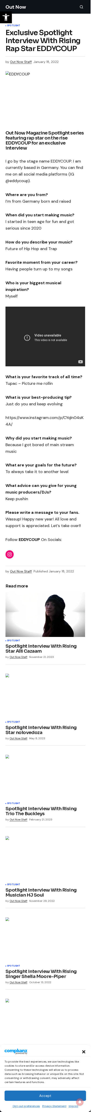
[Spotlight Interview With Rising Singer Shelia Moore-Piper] (45, 939)
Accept (45, 1096)
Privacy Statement (54, 1106)
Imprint (73, 1106)
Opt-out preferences (26, 1106)
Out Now (15, 7)
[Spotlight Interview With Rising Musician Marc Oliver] (45, 1021)
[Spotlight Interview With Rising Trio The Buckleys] (45, 777)
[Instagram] (9, 554)
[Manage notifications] (80, 1102)
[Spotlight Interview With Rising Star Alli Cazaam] (45, 614)
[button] (83, 1051)
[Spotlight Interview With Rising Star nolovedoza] (45, 696)
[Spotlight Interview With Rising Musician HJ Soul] (45, 858)
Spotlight (13, 26)
